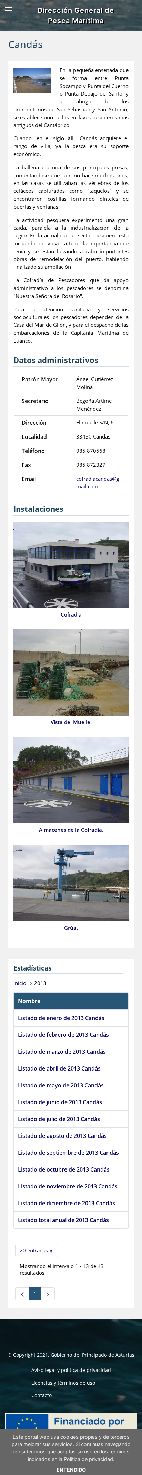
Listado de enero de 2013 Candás (61, 1018)
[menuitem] (71, 1370)
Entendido (71, 1470)
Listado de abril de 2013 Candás (59, 1068)
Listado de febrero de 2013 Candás (63, 1035)
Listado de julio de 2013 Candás (59, 1119)
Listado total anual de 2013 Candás (63, 1220)
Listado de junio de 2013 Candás (60, 1102)
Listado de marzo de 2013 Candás (62, 1051)
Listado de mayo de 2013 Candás (61, 1085)
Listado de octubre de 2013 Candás (64, 1169)
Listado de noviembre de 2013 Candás (68, 1186)
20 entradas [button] (39, 1252)
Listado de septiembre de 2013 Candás (68, 1152)
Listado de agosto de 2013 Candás (62, 1136)
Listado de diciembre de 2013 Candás (66, 1203)
